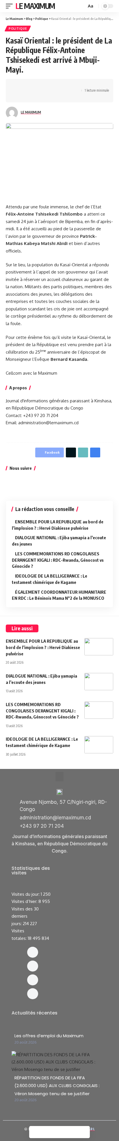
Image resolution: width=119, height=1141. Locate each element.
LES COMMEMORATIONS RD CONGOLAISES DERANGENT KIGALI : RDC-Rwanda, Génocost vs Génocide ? (58, 560)
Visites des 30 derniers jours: (25, 916)
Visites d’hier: (25, 901)
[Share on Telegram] (55, 85)
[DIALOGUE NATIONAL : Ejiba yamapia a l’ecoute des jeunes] (98, 681)
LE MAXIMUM (31, 112)
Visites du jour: (26, 894)
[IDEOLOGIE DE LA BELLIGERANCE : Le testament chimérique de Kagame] (98, 744)
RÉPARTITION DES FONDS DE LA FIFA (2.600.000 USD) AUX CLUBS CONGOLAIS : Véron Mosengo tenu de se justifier (57, 1086)
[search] (81, 6)
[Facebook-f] (32, 952)
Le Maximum (35, 6)
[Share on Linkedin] (46, 85)
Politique (18, 28)
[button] (59, 776)
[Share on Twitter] (28, 85)
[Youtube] (32, 993)
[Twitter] (32, 979)
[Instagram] (32, 966)
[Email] (64, 85)
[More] (28, 95)
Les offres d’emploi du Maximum (48, 1036)
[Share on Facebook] (19, 85)
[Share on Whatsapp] (37, 85)
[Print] (19, 95)
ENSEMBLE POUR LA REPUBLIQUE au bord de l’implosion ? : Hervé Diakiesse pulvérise (43, 647)
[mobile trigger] (11, 6)
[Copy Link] (72, 85)
